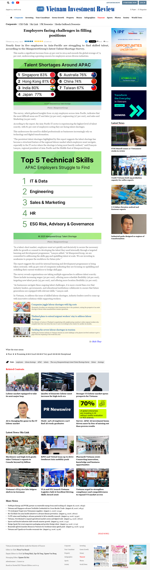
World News (137, 18)
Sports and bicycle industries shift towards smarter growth (29, 521)
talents (46, 362)
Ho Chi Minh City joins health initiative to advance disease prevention (33, 513)
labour (93, 362)
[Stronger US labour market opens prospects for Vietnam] (92, 382)
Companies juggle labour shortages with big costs (54, 304)
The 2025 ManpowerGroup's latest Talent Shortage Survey (70, 362)
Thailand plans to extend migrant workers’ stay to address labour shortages (61, 318)
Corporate (19, 18)
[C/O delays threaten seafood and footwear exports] (128, 195)
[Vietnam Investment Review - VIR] (76, 15)
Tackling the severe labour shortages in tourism (53, 329)
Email (100, 41)
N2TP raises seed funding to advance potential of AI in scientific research (34, 516)
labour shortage (30, 362)
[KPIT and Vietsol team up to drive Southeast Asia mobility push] (57, 445)
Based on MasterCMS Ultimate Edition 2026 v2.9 (22, 565)
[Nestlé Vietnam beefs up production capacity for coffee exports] (128, 165)
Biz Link (34, 24)
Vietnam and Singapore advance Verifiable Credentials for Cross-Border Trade (36, 508)
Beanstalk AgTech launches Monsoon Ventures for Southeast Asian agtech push (36, 526)
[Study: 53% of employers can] (57, 409)
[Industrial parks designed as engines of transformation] (128, 224)
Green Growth (58, 18)
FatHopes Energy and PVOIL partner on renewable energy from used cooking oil (37, 505)
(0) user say (48, 41)
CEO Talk (23, 24)
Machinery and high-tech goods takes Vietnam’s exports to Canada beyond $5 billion (21, 459)
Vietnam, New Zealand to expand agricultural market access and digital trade (35, 518)
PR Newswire (46, 24)
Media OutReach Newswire (67, 24)
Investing (29, 18)
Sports (109, 18)
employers (19, 362)
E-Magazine (142, 9)
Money (79, 18)
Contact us (20, 561)
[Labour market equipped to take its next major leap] (22, 382)
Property (70, 18)
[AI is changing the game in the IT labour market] (22, 409)
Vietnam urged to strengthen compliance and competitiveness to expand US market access (92, 492)
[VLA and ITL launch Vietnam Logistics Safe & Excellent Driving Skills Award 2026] (57, 477)
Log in (142, 3)
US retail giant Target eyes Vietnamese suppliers (25, 511)
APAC (40, 362)
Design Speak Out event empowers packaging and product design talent (34, 524)
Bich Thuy (96, 341)
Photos (118, 18)
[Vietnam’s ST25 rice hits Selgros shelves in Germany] (22, 477)
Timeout (101, 18)
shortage (101, 362)
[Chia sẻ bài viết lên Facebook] (86, 41)
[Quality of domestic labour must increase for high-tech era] (57, 382)
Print (106, 41)
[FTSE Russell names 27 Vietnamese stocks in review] (128, 136)
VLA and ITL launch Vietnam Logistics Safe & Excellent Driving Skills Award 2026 (57, 492)
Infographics (89, 18)
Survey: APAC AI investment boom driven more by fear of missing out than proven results (92, 423)
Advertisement (113, 3)
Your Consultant (43, 18)
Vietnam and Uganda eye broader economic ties (25, 529)
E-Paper (133, 9)
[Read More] (103, 533)
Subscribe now (130, 3)
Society (126, 18)
